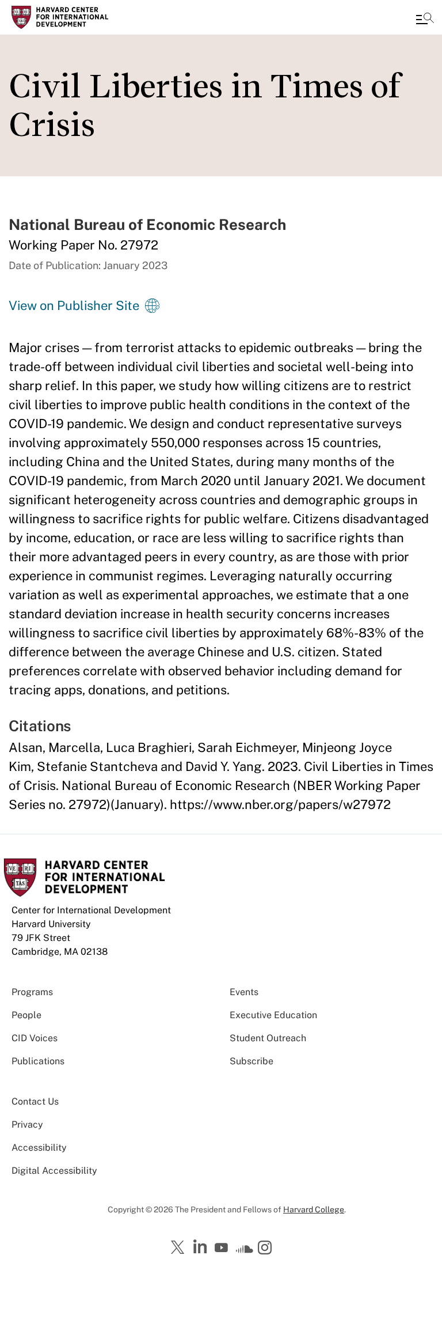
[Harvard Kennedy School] (78, 17)
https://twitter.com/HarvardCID (179, 1248)
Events (244, 991)
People (26, 1015)
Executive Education (273, 1015)
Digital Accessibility (54, 1170)
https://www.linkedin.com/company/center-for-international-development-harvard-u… (201, 1247)
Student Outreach (268, 1038)
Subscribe (251, 1061)
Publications (38, 1061)
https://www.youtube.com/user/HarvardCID (222, 1248)
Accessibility (39, 1147)
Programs (32, 991)
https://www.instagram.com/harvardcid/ (266, 1249)
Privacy (27, 1124)
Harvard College (313, 1209)
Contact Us (35, 1101)
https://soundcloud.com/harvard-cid (244, 1251)
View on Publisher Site (74, 305)
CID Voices (35, 1038)
